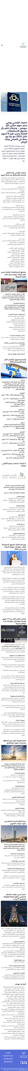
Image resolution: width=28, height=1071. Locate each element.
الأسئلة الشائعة (8, 1061)
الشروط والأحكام (8, 1058)
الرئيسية (8, 1052)
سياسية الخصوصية (8, 1055)
